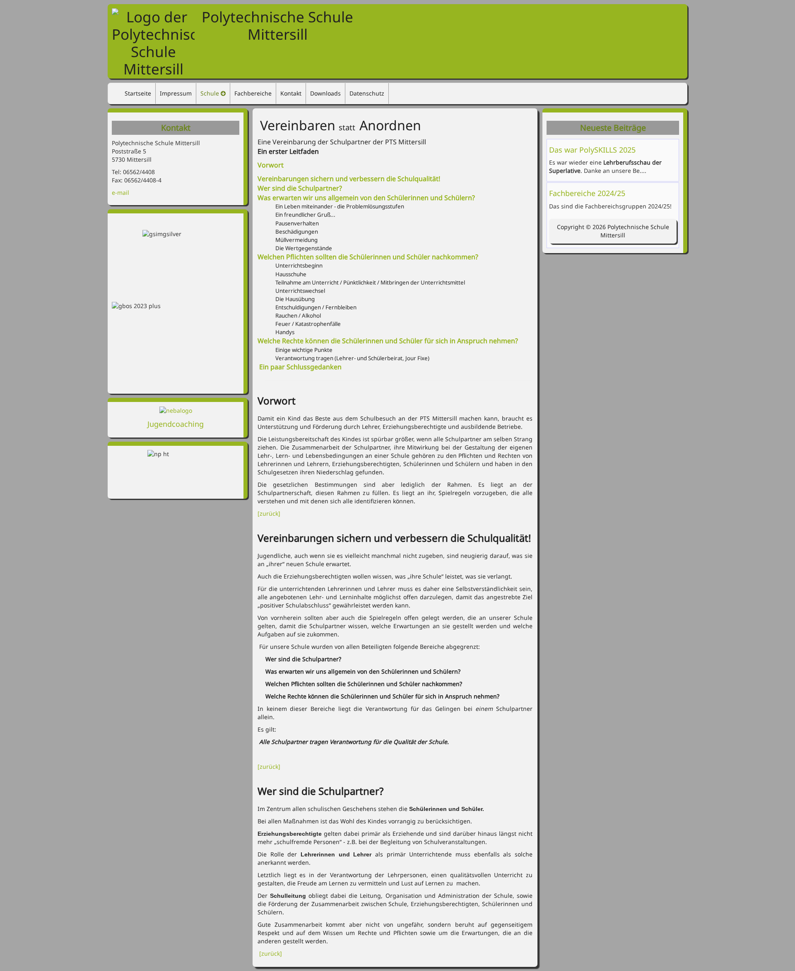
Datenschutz (366, 93)
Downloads (325, 93)
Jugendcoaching (175, 424)
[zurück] (270, 513)
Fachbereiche (253, 93)
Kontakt (290, 93)
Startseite (138, 93)
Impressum (176, 93)
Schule (209, 93)
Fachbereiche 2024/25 (587, 193)
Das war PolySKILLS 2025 (592, 150)
